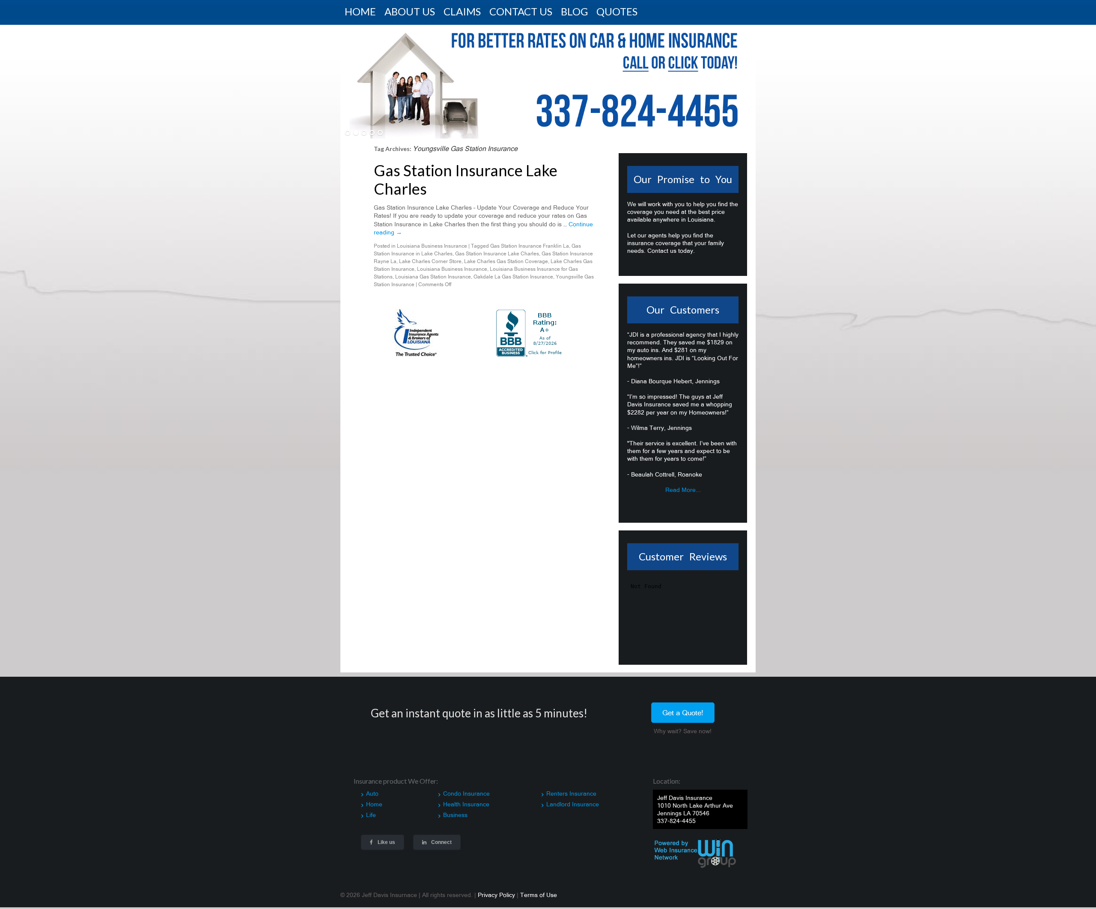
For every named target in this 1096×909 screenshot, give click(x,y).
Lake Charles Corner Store (430, 261)
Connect (441, 842)
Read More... (683, 489)
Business (455, 814)
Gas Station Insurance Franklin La (529, 246)
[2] (356, 133)
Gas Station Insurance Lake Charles (465, 179)
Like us (385, 842)
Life (371, 814)
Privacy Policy (496, 894)
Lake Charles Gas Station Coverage (506, 261)
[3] (364, 133)
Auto (372, 793)
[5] (380, 133)
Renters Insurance (571, 793)
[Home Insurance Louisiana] (548, 82)
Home (374, 804)
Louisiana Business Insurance (432, 246)
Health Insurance (466, 804)
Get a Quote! (682, 712)
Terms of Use (538, 894)
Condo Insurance (466, 793)
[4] (372, 133)
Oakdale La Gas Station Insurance (513, 277)
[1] (348, 133)
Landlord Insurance (572, 804)
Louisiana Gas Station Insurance (433, 277)
